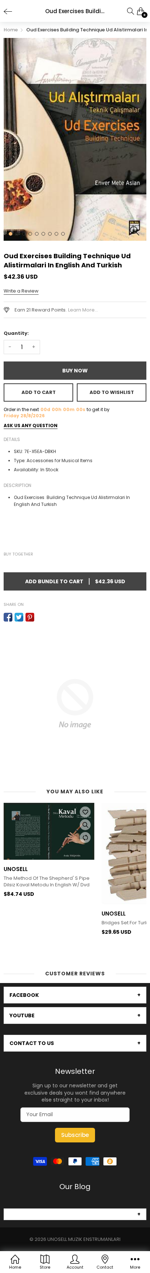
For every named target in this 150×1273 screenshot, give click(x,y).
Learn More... (83, 309)
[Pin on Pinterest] (29, 617)
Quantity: (16, 333)
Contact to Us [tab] (31, 1043)
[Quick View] (85, 824)
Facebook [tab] (24, 995)
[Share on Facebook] (8, 617)
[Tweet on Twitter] (19, 617)
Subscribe (75, 1135)
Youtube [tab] (22, 1015)
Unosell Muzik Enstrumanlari (84, 1239)
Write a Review (21, 290)
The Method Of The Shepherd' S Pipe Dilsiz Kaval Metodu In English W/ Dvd (47, 881)
